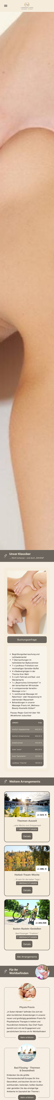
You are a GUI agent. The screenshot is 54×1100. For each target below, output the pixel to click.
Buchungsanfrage (27, 639)
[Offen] (5, 6)
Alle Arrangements (27, 956)
